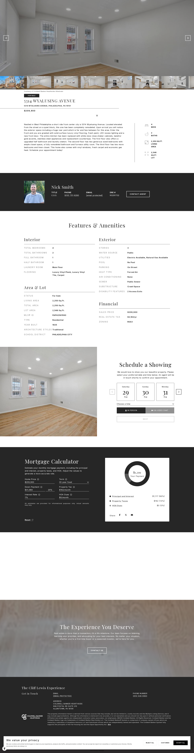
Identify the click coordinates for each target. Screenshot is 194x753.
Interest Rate (31, 494)
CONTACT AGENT (138, 194)
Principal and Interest (123, 496)
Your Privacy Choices (97, 750)
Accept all (180, 743)
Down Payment (32, 487)
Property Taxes (120, 501)
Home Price (30, 479)
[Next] (178, 392)
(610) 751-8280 (71, 195)
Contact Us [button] (97, 650)
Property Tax (65, 487)
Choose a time (123, 404)
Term (61, 479)
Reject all (150, 743)
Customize (165, 743)
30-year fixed (65, 482)
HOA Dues (64, 494)
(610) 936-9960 (140, 696)
